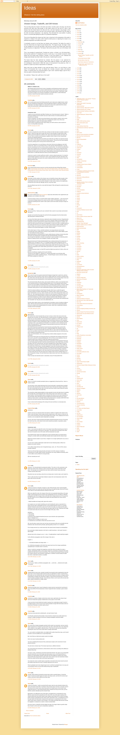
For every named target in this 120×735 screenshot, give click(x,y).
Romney (78, 358)
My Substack (79, 504)
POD (78, 333)
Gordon (29, 176)
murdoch (79, 297)
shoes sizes (79, 380)
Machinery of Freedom (82, 279)
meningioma (79, 293)
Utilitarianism (80, 415)
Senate (78, 373)
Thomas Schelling (81, 405)
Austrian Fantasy (80, 490)
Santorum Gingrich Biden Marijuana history (86, 365)
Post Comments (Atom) (35, 715)
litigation (78, 274)
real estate (79, 353)
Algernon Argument (43, 194)
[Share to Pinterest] (44, 79)
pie (77, 328)
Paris (78, 320)
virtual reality (79, 418)
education (79, 186)
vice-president (80, 416)
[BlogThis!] (40, 79)
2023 (78, 32)
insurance (79, 249)
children (78, 156)
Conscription (79, 166)
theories (78, 401)
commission (79, 162)
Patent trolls (79, 321)
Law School (79, 264)
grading (78, 233)
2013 (78, 77)
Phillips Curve (80, 326)
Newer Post (27, 713)
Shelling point (80, 378)
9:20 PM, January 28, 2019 (34, 403)
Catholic (78, 149)
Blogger (66, 724)
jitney (78, 259)
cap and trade (80, 146)
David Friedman (80, 22)
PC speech (79, 323)
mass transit (79, 287)
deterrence (79, 178)
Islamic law (79, 258)
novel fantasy (80, 305)
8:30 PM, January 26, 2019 (34, 367)
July (79, 45)
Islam (78, 254)
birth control (79, 132)
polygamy (79, 340)
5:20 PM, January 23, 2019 (34, 108)
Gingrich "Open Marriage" (82, 223)
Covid (78, 169)
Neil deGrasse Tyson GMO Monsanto (85, 300)
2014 (78, 75)
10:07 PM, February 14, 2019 (34, 566)
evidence (79, 191)
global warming (80, 226)
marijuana (79, 282)
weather (78, 424)
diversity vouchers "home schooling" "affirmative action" (85, 183)
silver (78, 383)
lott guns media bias (81, 277)
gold (78, 229)
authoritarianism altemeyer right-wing (85, 127)
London (78, 275)
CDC (78, 151)
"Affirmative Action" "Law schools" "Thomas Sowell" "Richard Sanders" (86, 99)
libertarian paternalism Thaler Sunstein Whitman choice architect (85, 270)
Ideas (30, 8)
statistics (78, 390)
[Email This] (38, 79)
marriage (79, 284)
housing (78, 244)
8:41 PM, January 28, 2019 (34, 375)
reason (78, 355)
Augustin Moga (31, 408)
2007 (78, 89)
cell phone (79, 152)
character (79, 154)
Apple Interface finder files (82, 126)
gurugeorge (30, 273)
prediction (79, 345)
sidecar (78, 381)
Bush (78, 142)
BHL (78, 129)
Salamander (79, 363)
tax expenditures (80, 398)
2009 (78, 85)
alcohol (78, 124)
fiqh (77, 206)
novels (78, 307)
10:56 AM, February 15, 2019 (34, 679)
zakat (78, 431)
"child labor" (79, 101)
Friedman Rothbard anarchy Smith (84, 209)
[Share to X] (41, 79)
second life (79, 370)
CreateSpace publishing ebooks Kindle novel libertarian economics (85, 171)
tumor (78, 406)
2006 (78, 90)
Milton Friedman (80, 295)
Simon (29, 379)
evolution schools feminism (83, 193)
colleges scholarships (81, 161)
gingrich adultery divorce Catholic (84, 224)
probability (79, 346)
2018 (78, 68)
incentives (79, 248)
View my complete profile (81, 25)
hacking (78, 236)
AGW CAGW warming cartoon (83, 121)
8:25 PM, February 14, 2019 (34, 481)
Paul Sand (30, 165)
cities (78, 157)
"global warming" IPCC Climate (84, 109)
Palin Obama (80, 318)
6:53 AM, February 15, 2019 (34, 592)
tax (77, 396)
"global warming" (80, 106)
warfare (78, 423)
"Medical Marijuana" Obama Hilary (84, 114)
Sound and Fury (31, 192)
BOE (78, 141)
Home (47, 713)
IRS (77, 253)
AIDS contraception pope (82, 122)
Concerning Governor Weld (84, 58)
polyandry (79, 338)
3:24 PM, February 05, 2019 (34, 422)
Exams (78, 194)
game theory (79, 214)
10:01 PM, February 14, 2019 (34, 556)
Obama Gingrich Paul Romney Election (85, 312)
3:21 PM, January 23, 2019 (34, 95)
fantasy (78, 204)
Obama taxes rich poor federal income (85, 313)
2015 (78, 73)
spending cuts (80, 386)
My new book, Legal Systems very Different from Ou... (85, 64)
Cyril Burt (79, 173)
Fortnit (29, 130)
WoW (78, 428)
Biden (78, 131)
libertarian (79, 268)
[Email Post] (36, 79)
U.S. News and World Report (83, 408)
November (80, 42)
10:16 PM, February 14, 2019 (34, 581)
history (78, 241)
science (78, 368)
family (78, 201)
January (80, 53)
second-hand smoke (81, 371)
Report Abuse (79, 435)
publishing (79, 350)
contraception (80, 167)
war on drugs (80, 421)
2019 (78, 40)
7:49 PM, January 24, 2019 (34, 268)
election (78, 188)
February (80, 51)
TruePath (30, 100)
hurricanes (79, 246)
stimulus (78, 393)
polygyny (79, 341)
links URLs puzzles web (82, 272)
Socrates (79, 385)
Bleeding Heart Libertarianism (83, 136)
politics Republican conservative (84, 335)
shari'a (78, 376)
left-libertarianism (80, 266)
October (80, 44)
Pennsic (78, 325)
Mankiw (78, 280)
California (79, 144)
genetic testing (80, 219)
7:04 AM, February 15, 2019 (34, 619)
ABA (78, 116)
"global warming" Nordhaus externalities (86, 111)
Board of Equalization (81, 139)
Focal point (79, 208)
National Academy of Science (83, 298)
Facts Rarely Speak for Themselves (86, 62)
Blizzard (78, 137)
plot (77, 331)
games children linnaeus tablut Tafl (84, 216)
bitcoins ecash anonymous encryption (85, 134)
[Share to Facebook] (43, 79)
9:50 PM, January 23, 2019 (34, 125)
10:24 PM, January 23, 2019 (34, 161)
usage (78, 411)
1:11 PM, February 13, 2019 (34, 461)
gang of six (79, 218)
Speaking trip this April (82, 469)
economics (79, 185)
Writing (78, 430)
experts (78, 198)
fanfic (78, 203)
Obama (78, 310)
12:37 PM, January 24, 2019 (34, 188)
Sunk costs (79, 395)
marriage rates (80, 285)
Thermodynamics (80, 403)
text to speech (80, 400)
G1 (77, 213)
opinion (78, 316)
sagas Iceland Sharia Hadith (83, 361)
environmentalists (81, 189)
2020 (78, 38)
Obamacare (79, 315)
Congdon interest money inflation (84, 164)
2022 (78, 34)
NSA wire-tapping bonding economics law (86, 308)
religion (78, 356)
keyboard (79, 261)
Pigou (78, 330)
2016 (78, 71)
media (78, 292)
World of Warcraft (80, 426)
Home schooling (80, 243)
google (78, 231)
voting (78, 420)
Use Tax (78, 413)
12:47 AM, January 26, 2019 (34, 308)
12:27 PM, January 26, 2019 (34, 359)
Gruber (78, 234)
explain (78, 199)
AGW (78, 119)
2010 (78, 83)
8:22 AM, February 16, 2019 (34, 707)
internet (78, 251)
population (79, 343)
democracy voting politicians (83, 177)
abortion (78, 117)
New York (79, 301)
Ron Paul (79, 360)
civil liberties (79, 159)
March (79, 49)
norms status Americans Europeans (84, 303)
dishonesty (79, 180)
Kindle (78, 263)
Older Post (68, 713)
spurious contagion (81, 388)
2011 (78, 81)
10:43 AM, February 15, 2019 (34, 668)
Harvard (78, 239)
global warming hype (81, 228)
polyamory (79, 336)
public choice (80, 348)
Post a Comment (29, 710)
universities (79, 410)
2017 (78, 70)
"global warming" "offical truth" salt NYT (85, 107)
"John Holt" (79, 112)
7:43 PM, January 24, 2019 (34, 260)
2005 (78, 92)
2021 (78, 36)
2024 (78, 30)
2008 (78, 87)
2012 (78, 79)
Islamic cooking (80, 256)
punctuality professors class (83, 351)
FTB (78, 211)
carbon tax (79, 147)
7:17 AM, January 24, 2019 (34, 172)
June (79, 47)
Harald (78, 238)
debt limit (79, 175)
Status (78, 391)
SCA (78, 366)
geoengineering (80, 221)
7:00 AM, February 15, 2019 (34, 607)
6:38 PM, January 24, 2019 (34, 204)
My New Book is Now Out (83, 60)
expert (78, 196)
